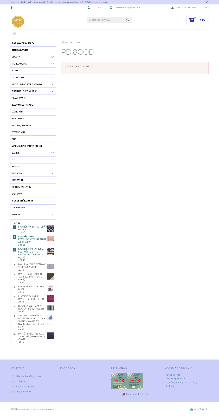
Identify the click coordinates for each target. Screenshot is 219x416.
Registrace (193, 8)
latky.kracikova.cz (24, 391)
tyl (14, 159)
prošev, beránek (21, 125)
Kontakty (170, 386)
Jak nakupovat (173, 374)
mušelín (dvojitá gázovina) (27, 84)
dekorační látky (21, 187)
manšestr (18, 180)
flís (14, 139)
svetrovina (18, 132)
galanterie (18, 207)
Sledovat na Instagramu (137, 394)
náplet (16, 70)
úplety (16, 57)
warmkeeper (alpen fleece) (27, 146)
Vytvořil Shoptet (201, 409)
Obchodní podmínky (175, 378)
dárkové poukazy (23, 43)
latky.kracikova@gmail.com (29, 376)
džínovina (17, 112)
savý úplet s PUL (22, 105)
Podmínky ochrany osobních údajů (182, 382)
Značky (16, 214)
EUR (207, 8)
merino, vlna (20, 50)
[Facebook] (12, 7)
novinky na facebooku (26, 386)
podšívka (17, 173)
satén (15, 153)
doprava (17, 194)
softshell (18, 118)
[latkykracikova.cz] (18, 22)
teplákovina (19, 64)
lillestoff (18, 77)
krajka (16, 166)
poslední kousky (23, 201)
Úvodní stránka (14, 33)
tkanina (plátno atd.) (24, 91)
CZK (203, 7)
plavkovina (18, 98)
